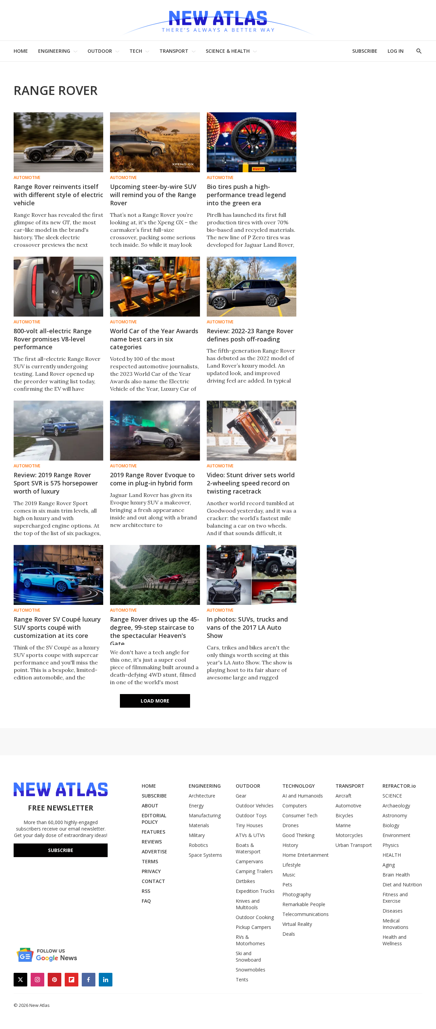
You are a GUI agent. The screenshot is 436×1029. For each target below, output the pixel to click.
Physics (391, 845)
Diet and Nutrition (402, 884)
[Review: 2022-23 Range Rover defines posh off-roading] (251, 287)
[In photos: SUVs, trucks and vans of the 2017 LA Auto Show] (251, 575)
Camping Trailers (254, 871)
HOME (21, 51)
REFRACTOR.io (399, 786)
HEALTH (392, 855)
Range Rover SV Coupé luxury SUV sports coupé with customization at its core (57, 627)
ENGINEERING (54, 51)
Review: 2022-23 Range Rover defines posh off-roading (250, 335)
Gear (241, 795)
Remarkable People (303, 904)
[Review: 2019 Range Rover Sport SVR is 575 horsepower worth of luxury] (58, 431)
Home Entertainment (305, 855)
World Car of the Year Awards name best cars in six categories (154, 339)
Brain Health (396, 874)
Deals (288, 934)
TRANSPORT (173, 51)
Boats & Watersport (248, 848)
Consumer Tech (299, 815)
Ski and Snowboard (248, 956)
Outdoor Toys (251, 815)
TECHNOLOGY (298, 786)
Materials (199, 825)
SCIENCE (392, 795)
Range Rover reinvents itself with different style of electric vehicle (58, 194)
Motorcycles (349, 835)
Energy (196, 805)
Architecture (202, 795)
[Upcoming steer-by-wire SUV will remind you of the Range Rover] (155, 142)
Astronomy (395, 815)
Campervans (249, 861)
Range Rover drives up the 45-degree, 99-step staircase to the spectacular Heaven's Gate (154, 631)
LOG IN (396, 51)
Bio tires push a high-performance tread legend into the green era (246, 194)
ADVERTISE (154, 851)
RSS (146, 891)
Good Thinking (298, 835)
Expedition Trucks (255, 891)
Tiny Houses (249, 825)
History (290, 845)
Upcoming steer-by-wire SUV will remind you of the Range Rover (153, 194)
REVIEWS (152, 841)
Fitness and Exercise (395, 897)
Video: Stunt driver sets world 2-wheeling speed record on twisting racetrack (251, 483)
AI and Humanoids (302, 795)
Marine (343, 825)
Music (288, 874)
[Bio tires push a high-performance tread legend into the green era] (251, 142)
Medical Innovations (395, 923)
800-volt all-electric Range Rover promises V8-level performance (53, 339)
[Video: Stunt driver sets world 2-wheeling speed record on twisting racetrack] (251, 431)
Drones (290, 825)
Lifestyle (291, 865)
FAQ (146, 901)
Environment (396, 835)
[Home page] (218, 20)
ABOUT (150, 805)
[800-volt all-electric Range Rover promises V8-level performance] (58, 287)
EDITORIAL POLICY (154, 818)
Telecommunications (305, 914)
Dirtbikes (245, 881)
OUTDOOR (100, 51)
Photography (296, 894)
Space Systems (205, 855)
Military (197, 835)
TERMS (150, 861)
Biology (391, 825)
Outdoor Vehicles (255, 805)
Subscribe (60, 850)
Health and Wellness (394, 940)
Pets (287, 884)
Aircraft (344, 795)
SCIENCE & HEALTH (228, 51)
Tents (242, 979)
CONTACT (153, 881)
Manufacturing (205, 815)
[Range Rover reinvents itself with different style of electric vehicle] (58, 142)
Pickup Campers (253, 927)
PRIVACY (151, 871)
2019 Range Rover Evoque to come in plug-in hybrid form (152, 479)
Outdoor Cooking (255, 917)
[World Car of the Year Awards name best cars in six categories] (155, 287)
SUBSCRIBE (364, 51)
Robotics (198, 845)
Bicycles (344, 815)
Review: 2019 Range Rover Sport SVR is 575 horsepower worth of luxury (56, 483)
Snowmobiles (250, 969)
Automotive (27, 178)
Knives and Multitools (248, 904)
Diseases (393, 910)
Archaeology (396, 805)
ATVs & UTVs (250, 835)
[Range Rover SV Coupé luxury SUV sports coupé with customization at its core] (58, 575)
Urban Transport (354, 845)
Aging (389, 865)
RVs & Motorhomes (250, 940)
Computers (294, 805)
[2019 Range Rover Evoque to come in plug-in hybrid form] (155, 431)
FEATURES (153, 832)
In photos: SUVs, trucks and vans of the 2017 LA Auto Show (247, 627)
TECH (135, 51)
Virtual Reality (297, 924)
